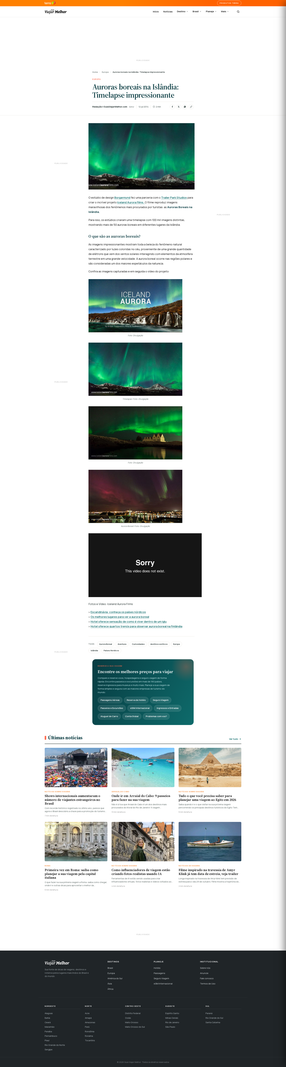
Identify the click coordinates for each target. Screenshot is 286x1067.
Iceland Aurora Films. (131, 202)
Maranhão (50, 1026)
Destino (181, 11)
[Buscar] (238, 11)
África (110, 989)
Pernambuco (51, 1035)
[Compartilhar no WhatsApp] (184, 106)
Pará (87, 1026)
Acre (87, 1013)
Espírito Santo (172, 1013)
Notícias (167, 11)
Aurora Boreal (105, 644)
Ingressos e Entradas (168, 708)
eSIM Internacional (140, 708)
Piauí (47, 1040)
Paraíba (48, 1031)
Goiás (128, 1017)
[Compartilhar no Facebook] (172, 106)
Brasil (196, 11)
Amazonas (90, 1022)
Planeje (210, 11)
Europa (105, 72)
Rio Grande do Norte (55, 1045)
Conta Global (132, 716)
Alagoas (49, 1013)
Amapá (88, 1017)
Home (95, 72)
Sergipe (48, 1049)
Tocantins (90, 1040)
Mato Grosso (131, 1022)
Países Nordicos (111, 650)
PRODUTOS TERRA (229, 3)
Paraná (209, 1013)
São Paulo (170, 1026)
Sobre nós (205, 968)
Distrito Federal (132, 1013)
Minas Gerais (171, 1017)
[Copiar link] (191, 106)
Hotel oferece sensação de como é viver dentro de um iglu (129, 621)
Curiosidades (138, 644)
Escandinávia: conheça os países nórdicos (118, 612)
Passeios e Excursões (112, 708)
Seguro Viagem (160, 700)
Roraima (89, 1035)
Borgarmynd (122, 197)
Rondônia (89, 1031)
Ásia (110, 983)
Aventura (122, 644)
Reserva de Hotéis (136, 700)
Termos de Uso (207, 983)
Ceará (48, 1022)
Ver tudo (233, 739)
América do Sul (115, 978)
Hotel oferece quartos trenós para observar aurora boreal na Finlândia (136, 626)
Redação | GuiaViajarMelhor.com (109, 106)
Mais (223, 11)
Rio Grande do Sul (214, 1017)
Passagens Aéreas (110, 700)
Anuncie (204, 973)
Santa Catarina (213, 1022)
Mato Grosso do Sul (135, 1026)
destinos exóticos (159, 644)
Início (156, 11)
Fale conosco (207, 978)
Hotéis (157, 968)
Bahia (47, 1017)
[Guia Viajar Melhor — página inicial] (56, 11)
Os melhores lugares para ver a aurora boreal (120, 617)
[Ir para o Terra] (50, 3)
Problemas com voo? (156, 716)
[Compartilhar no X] (178, 106)
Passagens (159, 973)
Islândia (94, 650)
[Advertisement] (143, 38)
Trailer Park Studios (174, 197)
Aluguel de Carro (109, 716)
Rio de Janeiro (172, 1022)
